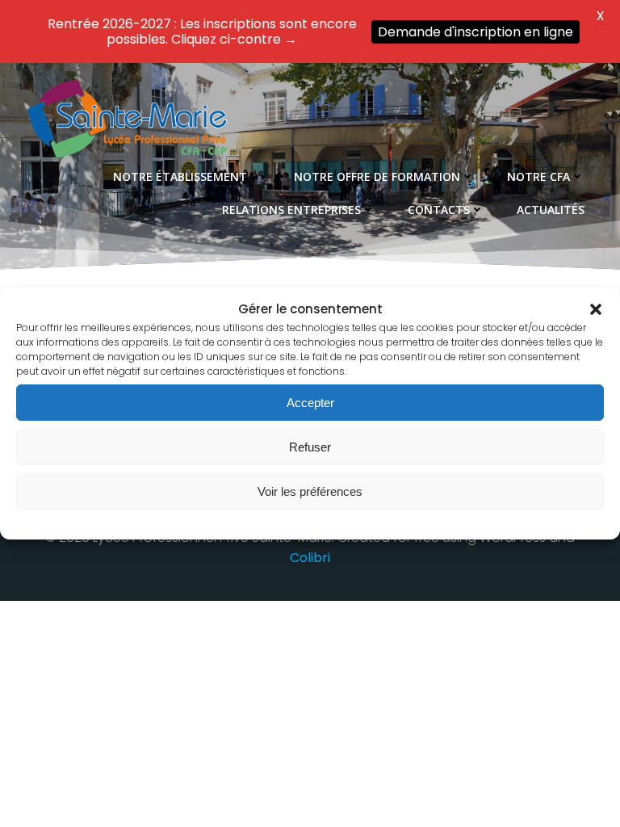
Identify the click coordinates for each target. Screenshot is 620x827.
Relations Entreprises (291, 209)
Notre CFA (538, 176)
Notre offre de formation (377, 176)
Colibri (310, 557)
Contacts (439, 209)
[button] (596, 309)
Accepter (310, 402)
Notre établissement (180, 176)
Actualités (550, 209)
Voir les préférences (310, 491)
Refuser (310, 447)
